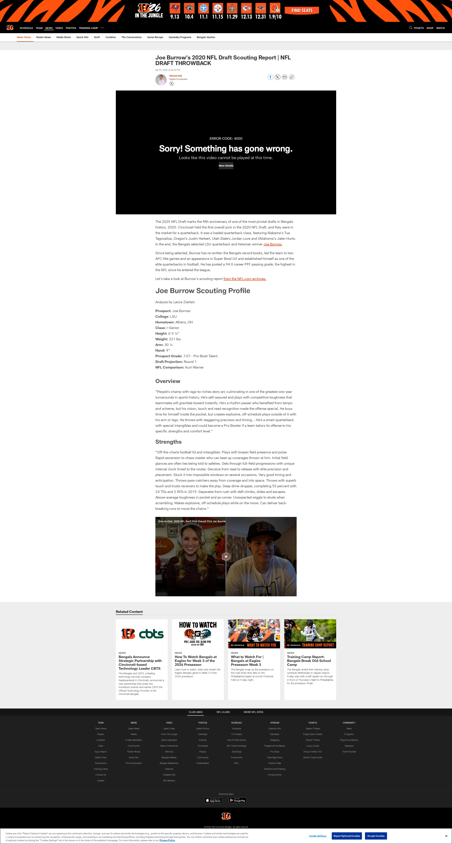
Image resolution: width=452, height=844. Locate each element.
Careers (100, 780)
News (349, 728)
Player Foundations (349, 740)
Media (134, 734)
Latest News (133, 728)
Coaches (101, 740)
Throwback (203, 745)
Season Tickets (313, 728)
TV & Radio (236, 734)
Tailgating (274, 740)
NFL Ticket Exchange (236, 745)
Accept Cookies (376, 835)
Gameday (202, 734)
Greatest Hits (169, 774)
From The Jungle (169, 734)
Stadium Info (275, 728)
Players (100, 734)
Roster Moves (133, 751)
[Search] (410, 27)
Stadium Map (274, 763)
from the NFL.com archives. (245, 278)
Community (133, 745)
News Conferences (169, 745)
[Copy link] (292, 77)
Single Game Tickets (312, 734)
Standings (237, 751)
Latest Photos (202, 728)
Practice (203, 740)
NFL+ (236, 763)
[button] (226, 165)
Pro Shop (274, 751)
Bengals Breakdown (169, 763)
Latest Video (169, 728)
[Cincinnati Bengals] (226, 816)
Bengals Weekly (169, 757)
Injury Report (101, 751)
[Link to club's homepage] (10, 27)
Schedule (236, 728)
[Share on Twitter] (277, 78)
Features (169, 769)
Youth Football (349, 751)
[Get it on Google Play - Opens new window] (237, 802)
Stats (100, 745)
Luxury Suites (312, 745)
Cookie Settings (317, 835)
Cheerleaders (203, 763)
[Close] (446, 836)
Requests (349, 745)
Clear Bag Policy (274, 757)
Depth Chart (100, 757)
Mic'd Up (169, 751)
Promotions (236, 757)
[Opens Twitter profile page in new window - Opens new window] (172, 84)
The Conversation (133, 763)
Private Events (274, 774)
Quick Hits (134, 757)
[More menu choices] (102, 27)
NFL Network (169, 780)
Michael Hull (176, 75)
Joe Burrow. (272, 244)
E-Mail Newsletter (134, 740)
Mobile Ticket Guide (312, 757)
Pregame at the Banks (274, 745)
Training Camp (101, 769)
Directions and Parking (274, 769)
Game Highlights (169, 740)
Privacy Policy (167, 840)
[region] (226, 836)
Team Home (100, 728)
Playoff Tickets (313, 740)
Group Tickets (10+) (313, 751)
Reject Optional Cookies (347, 835)
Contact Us (101, 774)
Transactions (101, 763)
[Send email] (284, 78)
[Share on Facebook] (270, 78)
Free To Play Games (236, 740)
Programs (349, 734)
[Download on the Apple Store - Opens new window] (213, 801)
